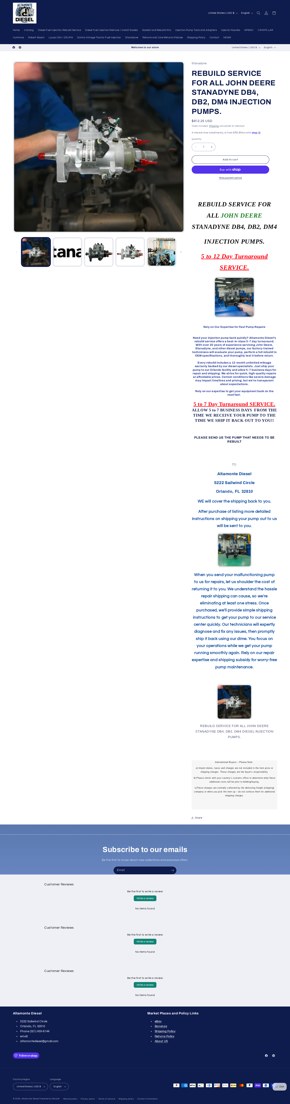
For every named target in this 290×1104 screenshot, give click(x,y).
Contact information (147, 1099)
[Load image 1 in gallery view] (36, 252)
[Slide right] (181, 252)
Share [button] (198, 818)
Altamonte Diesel (30, 1099)
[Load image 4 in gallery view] (130, 252)
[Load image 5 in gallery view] (161, 252)
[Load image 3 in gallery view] (99, 252)
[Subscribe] (173, 870)
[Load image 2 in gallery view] (67, 252)
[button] (258, 13)
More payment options (230, 178)
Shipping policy (126, 1099)
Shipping (214, 126)
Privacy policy (88, 1099)
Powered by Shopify (49, 1099)
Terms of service (106, 1099)
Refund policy (70, 1099)
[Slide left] (16, 252)
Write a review (145, 898)
